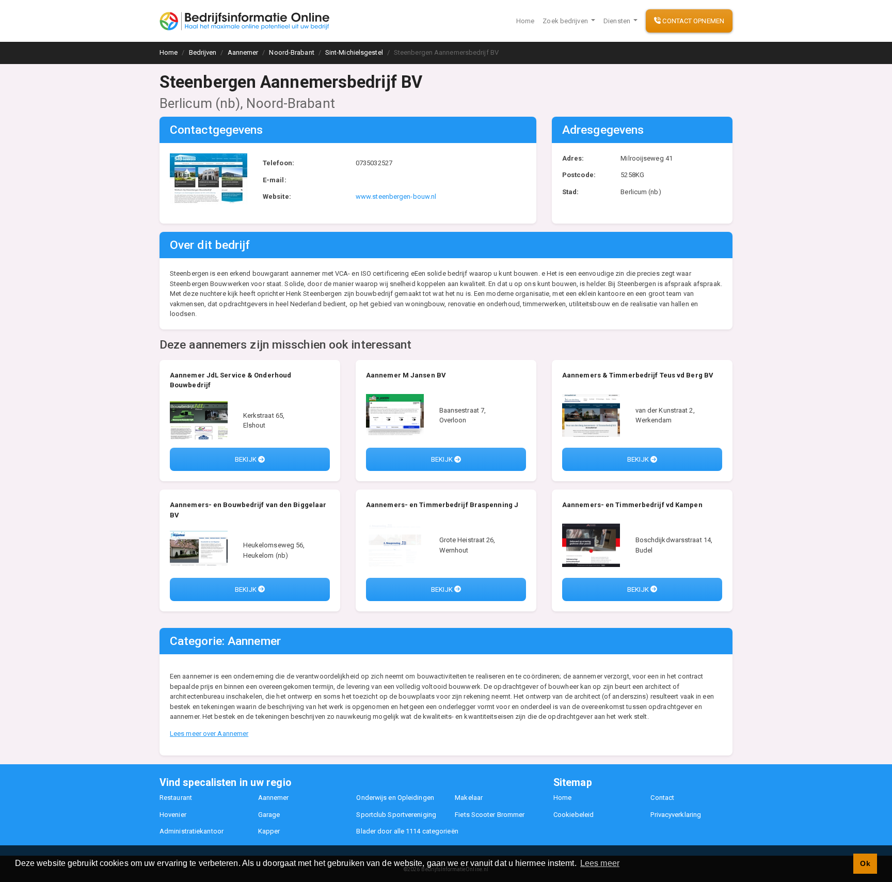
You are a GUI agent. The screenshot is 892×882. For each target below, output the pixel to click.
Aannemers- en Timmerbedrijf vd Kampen (632, 505)
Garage (269, 814)
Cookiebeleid (573, 814)
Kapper (269, 831)
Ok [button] (865, 863)
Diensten (617, 21)
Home (525, 21)
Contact (662, 797)
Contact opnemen (692, 21)
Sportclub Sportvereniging (396, 814)
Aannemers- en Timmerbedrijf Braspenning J (442, 505)
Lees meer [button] (599, 863)
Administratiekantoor (192, 831)
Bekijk (246, 459)
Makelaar (469, 797)
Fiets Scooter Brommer (489, 814)
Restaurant (176, 797)
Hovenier (173, 814)
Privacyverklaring (675, 814)
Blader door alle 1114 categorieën (407, 831)
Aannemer (273, 797)
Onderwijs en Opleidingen (395, 797)
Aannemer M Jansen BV (406, 375)
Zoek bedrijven (566, 21)
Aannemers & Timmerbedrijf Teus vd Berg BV (637, 375)
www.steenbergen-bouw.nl (396, 196)
